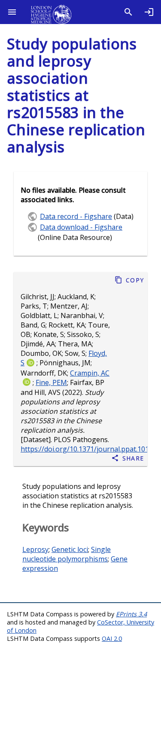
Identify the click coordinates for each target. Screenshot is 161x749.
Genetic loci (70, 549)
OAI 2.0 (112, 638)
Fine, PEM (51, 382)
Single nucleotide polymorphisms (66, 554)
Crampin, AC (89, 373)
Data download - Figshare (81, 227)
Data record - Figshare (76, 216)
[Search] (128, 12)
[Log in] (149, 12)
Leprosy (35, 549)
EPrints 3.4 (131, 614)
